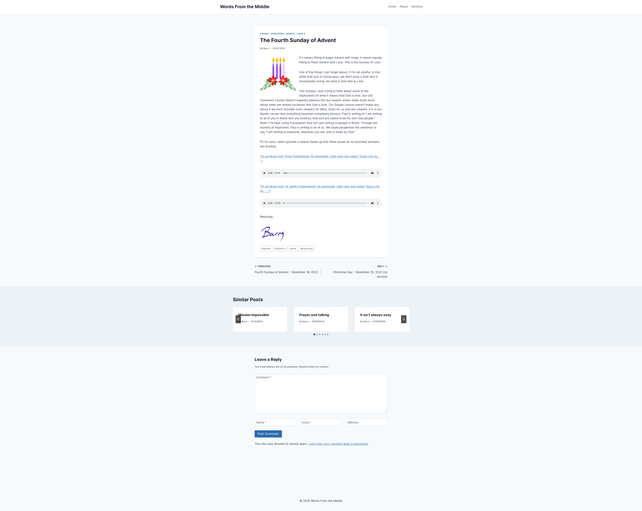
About (404, 6)
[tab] (314, 334)
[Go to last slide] (238, 319)
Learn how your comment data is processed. (338, 444)
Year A (301, 33)
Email (306, 422)
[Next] (403, 319)
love (293, 248)
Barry (266, 48)
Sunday (290, 33)
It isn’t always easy (375, 315)
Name (261, 422)
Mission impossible (253, 315)
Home (392, 6)
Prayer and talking (314, 315)
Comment (264, 377)
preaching (306, 248)
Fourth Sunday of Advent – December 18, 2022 (286, 269)
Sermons (417, 6)
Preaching (277, 33)
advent (266, 248)
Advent (264, 33)
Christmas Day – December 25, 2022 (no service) (360, 271)
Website (352, 422)
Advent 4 (280, 248)
